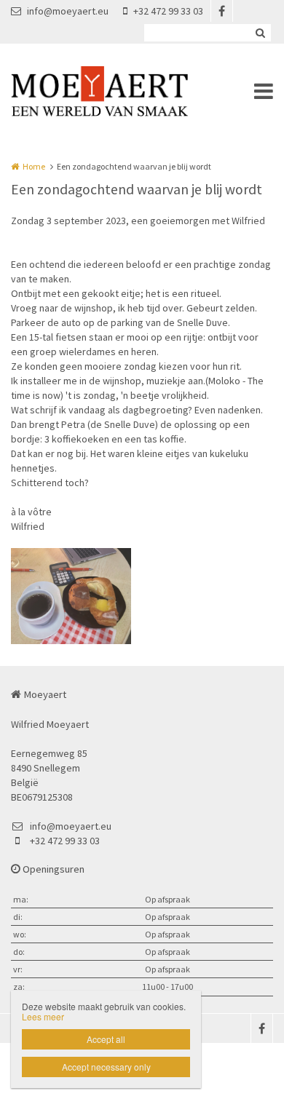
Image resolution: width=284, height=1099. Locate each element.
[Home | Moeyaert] (121, 91)
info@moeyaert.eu (68, 10)
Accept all (106, 1039)
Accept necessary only (106, 1066)
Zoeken (260, 32)
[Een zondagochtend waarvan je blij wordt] (71, 596)
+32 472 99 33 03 (168, 10)
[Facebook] (221, 11)
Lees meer (43, 1016)
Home (34, 166)
